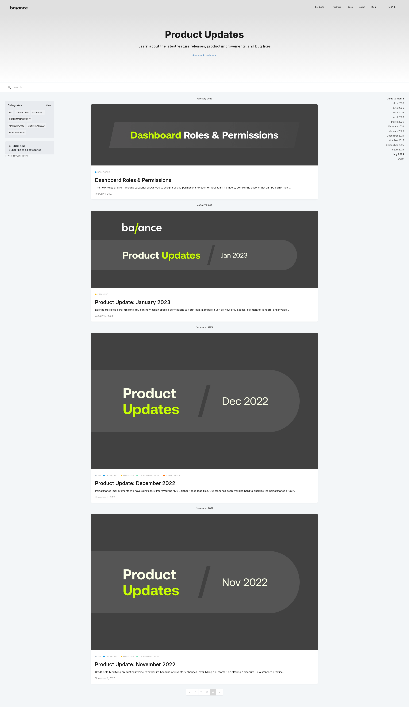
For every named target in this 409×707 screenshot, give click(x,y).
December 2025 (395, 135)
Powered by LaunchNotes (17, 156)
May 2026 (398, 112)
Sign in (392, 6)
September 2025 (395, 145)
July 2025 (398, 154)
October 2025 (396, 140)
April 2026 (398, 117)
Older (401, 158)
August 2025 (397, 149)
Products (320, 7)
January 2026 (396, 131)
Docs (350, 7)
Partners (337, 7)
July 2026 (399, 103)
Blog (373, 7)
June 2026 (398, 107)
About (362, 7)
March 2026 (397, 121)
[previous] (189, 692)
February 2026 (396, 126)
